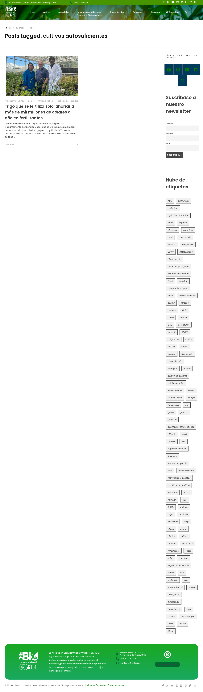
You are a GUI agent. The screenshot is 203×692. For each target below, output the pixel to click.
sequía (171, 572)
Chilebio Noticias (46, 101)
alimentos (172, 230)
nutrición (172, 499)
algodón (183, 222)
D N (33, 101)
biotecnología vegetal (178, 273)
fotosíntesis (173, 405)
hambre (172, 441)
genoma (184, 412)
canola (171, 302)
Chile (184, 310)
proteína (172, 543)
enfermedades (175, 390)
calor (170, 295)
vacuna (182, 623)
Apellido (169, 134)
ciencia (183, 317)
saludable (183, 558)
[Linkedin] (195, 69)
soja (182, 572)
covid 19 (172, 332)
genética (172, 419)
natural (187, 492)
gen (186, 405)
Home (8, 28)
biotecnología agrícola (178, 266)
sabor (188, 550)
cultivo (188, 339)
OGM (184, 499)
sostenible (173, 580)
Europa (191, 397)
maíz (170, 470)
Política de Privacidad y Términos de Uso (104, 685)
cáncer (184, 346)
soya (186, 580)
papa (170, 514)
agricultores (183, 200)
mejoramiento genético (179, 477)
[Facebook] (168, 69)
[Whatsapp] (182, 80)
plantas (171, 536)
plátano (184, 536)
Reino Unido (187, 543)
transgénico (173, 601)
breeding (183, 281)
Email (168, 143)
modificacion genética (179, 485)
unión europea (188, 616)
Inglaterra (172, 456)
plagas (171, 529)
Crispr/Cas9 (173, 339)
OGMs (171, 507)
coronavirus (183, 324)
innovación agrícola (177, 463)
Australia (172, 244)
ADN (170, 200)
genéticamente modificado (181, 426)
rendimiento (174, 550)
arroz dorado (185, 237)
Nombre (169, 124)
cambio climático (187, 295)
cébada (171, 354)
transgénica (173, 594)
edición (187, 368)
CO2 (170, 324)
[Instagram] (177, 69)
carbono (185, 302)
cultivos (171, 346)
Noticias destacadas (68, 101)
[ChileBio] (12, 11)
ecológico (172, 368)
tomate (192, 587)
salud (170, 558)
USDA (170, 623)
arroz (170, 237)
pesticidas (173, 521)
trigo (188, 609)
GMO (184, 434)
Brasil (170, 281)
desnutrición (187, 354)
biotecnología (174, 259)
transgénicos (174, 609)
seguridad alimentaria (178, 565)
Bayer (170, 251)
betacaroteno (186, 251)
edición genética (176, 383)
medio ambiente (186, 470)
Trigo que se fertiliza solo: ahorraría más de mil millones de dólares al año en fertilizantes (39, 112)
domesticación (175, 361)
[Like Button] (76, 144)
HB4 (183, 441)
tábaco (171, 616)
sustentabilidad (175, 587)
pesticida (183, 514)
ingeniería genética (177, 448)
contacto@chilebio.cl (130, 663)
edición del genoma (177, 375)
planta (183, 529)
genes (171, 412)
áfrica (170, 631)
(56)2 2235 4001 (81, 2)
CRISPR (185, 332)
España (191, 390)
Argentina (188, 230)
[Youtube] (186, 69)
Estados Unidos (175, 397)
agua (170, 222)
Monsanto (172, 492)
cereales (172, 310)
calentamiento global (178, 288)
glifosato (172, 434)
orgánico (184, 507)
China (171, 317)
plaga (186, 521)
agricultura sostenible (178, 215)
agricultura (173, 208)
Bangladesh (187, 244)
